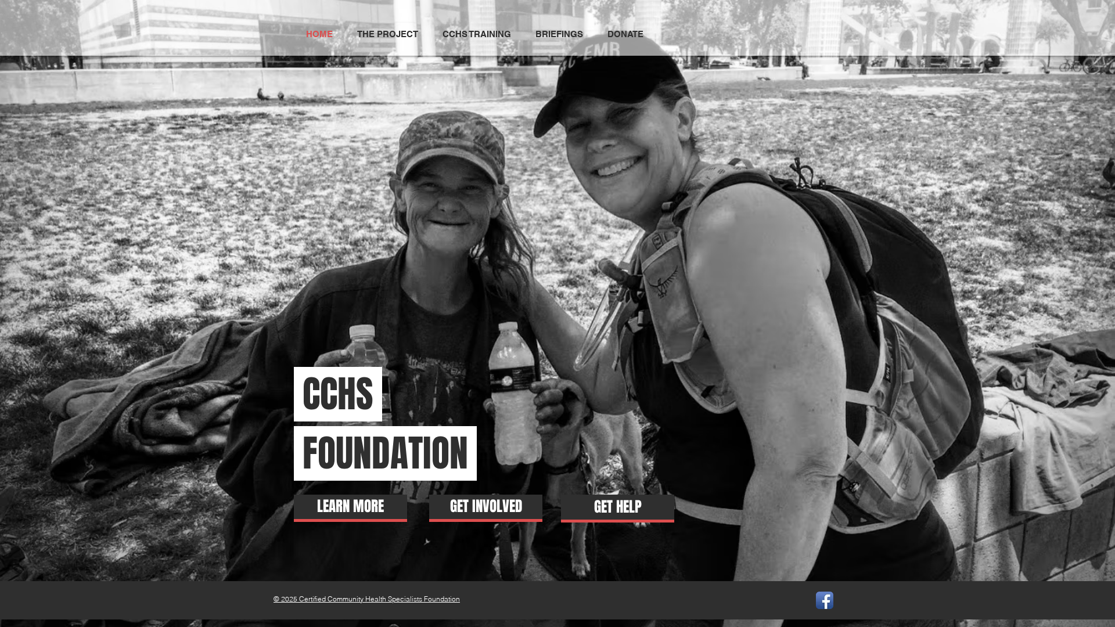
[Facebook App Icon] (824, 600)
